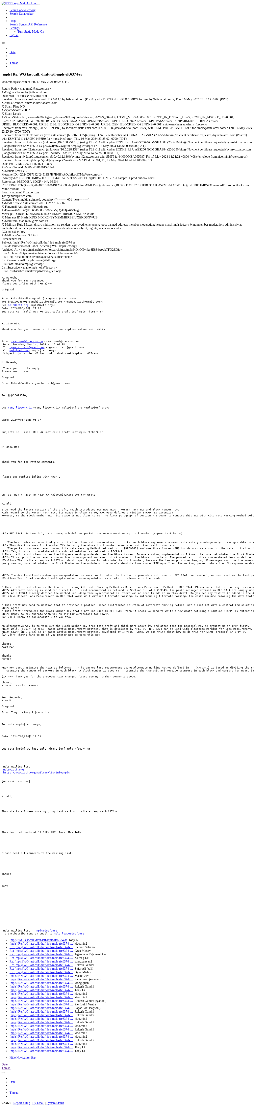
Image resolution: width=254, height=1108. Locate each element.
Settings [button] (14, 28)
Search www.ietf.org (23, 10)
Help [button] (13, 20)
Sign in (14, 35)
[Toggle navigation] (38, 4)
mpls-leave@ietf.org (69, 933)
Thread (14, 63)
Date (12, 52)
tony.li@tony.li (20, 407)
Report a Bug (21, 1103)
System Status (55, 1103)
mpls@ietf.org (18, 305)
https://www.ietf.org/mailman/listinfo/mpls (36, 772)
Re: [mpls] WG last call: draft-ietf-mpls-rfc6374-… (41, 947)
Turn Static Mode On (30, 31)
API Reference (37, 24)
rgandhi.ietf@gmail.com (27, 347)
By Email (38, 1103)
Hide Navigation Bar (23, 1057)
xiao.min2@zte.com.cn (27, 341)
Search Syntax (19, 24)
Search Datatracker (21, 13)
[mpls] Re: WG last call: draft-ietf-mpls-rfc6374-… (41, 943)
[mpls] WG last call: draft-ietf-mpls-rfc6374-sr (38, 940)
